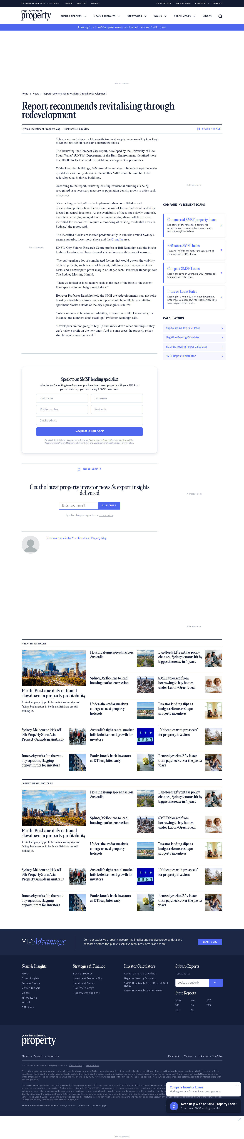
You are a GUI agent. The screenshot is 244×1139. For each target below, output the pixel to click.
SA (192, 1005)
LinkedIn (81, 3)
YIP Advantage (163, 3)
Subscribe (109, 506)
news (36, 94)
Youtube (95, 3)
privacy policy (106, 515)
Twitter (68, 3)
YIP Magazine (183, 3)
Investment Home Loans (129, 27)
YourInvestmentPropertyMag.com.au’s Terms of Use (111, 440)
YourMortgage (99, 1106)
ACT (208, 1000)
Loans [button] (158, 16)
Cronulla (117, 239)
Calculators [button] (183, 16)
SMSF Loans (158, 27)
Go (215, 983)
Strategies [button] (135, 16)
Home (25, 94)
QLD (178, 1010)
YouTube (217, 1056)
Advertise (200, 3)
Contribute (217, 3)
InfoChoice (84, 1106)
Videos (207, 16)
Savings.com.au (67, 1106)
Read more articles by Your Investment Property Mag (76, 538)
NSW (178, 1000)
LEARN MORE (210, 942)
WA (193, 1000)
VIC (177, 1005)
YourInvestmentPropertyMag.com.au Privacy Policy (67, 443)
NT (192, 1010)
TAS (208, 1005)
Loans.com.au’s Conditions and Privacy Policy (113, 443)
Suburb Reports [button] (72, 16)
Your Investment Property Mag (42, 129)
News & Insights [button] (105, 16)
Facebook (54, 3)
